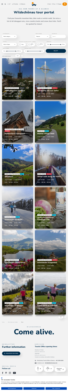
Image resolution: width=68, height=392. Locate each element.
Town (5, 41)
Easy (23, 44)
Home (3, 322)
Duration (28, 48)
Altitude (6, 48)
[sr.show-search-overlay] (5, 4)
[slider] (50, 44)
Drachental (59, 369)
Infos (38, 368)
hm (5, 51)
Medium (32, 45)
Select (56, 50)
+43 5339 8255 (50, 360)
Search (54, 33)
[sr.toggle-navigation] (2, 4)
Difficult (41, 45)
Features (39, 33)
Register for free (12, 353)
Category (6, 33)
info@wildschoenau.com (47, 363)
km (48, 44)
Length (49, 41)
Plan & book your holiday (13, 322)
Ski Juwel (48, 368)
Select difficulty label (27, 41)
